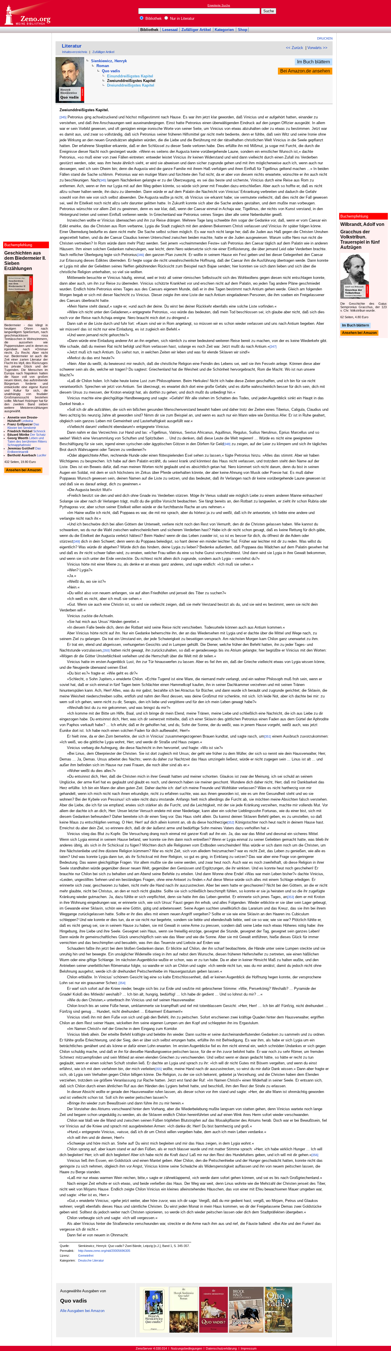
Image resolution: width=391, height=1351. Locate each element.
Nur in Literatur (181, 18)
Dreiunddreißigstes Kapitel (130, 85)
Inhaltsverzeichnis (74, 52)
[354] (122, 983)
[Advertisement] (364, 13)
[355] (158, 1069)
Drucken (325, 38)
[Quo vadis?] (278, 1331)
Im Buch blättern (313, 61)
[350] (106, 650)
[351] (267, 736)
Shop (242, 30)
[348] (227, 444)
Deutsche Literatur (91, 1260)
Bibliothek (153, 18)
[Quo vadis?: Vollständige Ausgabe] (183, 1331)
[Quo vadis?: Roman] (213, 1331)
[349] (76, 541)
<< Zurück (294, 48)
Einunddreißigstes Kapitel (130, 76)
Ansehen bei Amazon (359, 333)
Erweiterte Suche (219, 5)
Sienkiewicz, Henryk (109, 61)
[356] (314, 1155)
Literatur (72, 46)
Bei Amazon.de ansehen (305, 71)
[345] (63, 117)
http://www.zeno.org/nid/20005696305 (104, 1250)
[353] (290, 897)
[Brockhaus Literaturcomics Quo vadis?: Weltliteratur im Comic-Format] (246, 1331)
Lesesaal (170, 30)
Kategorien (224, 30)
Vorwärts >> (317, 48)
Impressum (248, 1348)
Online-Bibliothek (27, 13)
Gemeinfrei (85, 1255)
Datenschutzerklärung (221, 1348)
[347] (273, 346)
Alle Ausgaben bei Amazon (82, 1311)
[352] (230, 822)
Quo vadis (111, 71)
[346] (140, 255)
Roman (102, 66)
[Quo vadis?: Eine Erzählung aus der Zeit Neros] (154, 1331)
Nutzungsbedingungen (186, 1348)
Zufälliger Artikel (196, 30)
